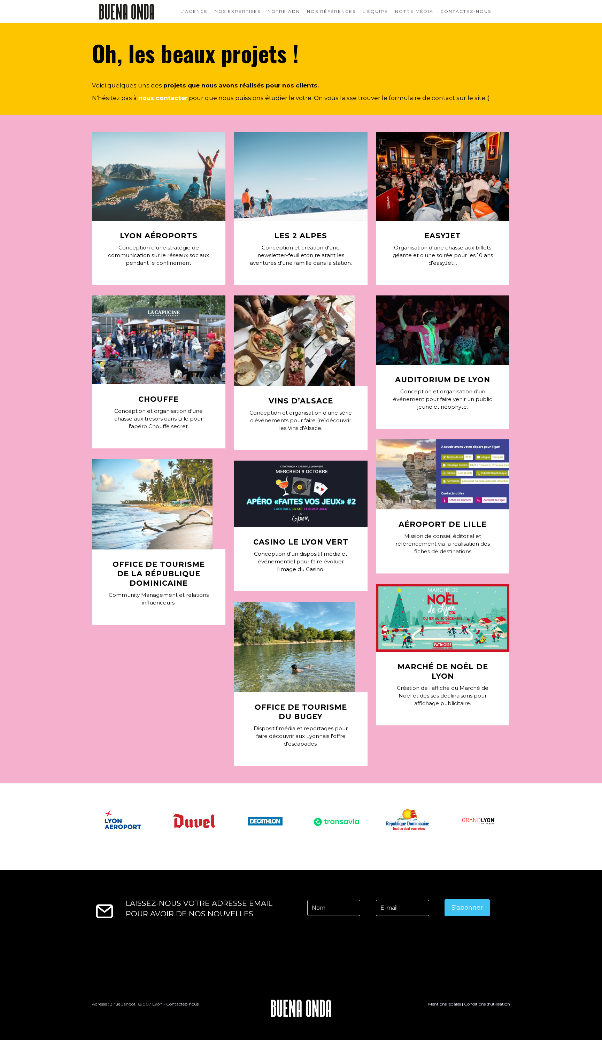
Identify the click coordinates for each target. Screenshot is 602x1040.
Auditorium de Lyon (442, 379)
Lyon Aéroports (159, 235)
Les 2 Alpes (300, 235)
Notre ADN (284, 11)
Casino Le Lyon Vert (300, 542)
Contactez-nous (465, 11)
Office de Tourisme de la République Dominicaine (159, 573)
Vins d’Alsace (301, 400)
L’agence (194, 11)
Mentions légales (444, 1004)
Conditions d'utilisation (487, 1004)
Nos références (331, 11)
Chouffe (158, 399)
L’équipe (375, 11)
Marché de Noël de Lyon (443, 671)
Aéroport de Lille (443, 524)
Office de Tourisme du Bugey (301, 712)
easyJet (442, 235)
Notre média (414, 11)
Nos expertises (238, 11)
